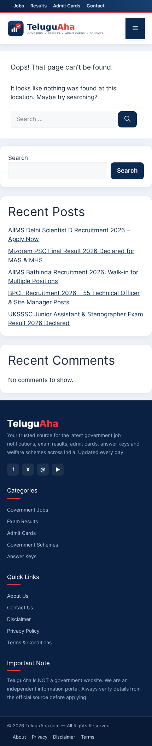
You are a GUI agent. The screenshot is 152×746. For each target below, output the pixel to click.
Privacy (39, 737)
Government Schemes (32, 545)
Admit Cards (66, 5)
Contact (96, 5)
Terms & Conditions (29, 642)
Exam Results (22, 521)
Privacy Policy (23, 631)
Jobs (18, 5)
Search (18, 157)
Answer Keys (21, 556)
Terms (87, 737)
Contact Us (20, 607)
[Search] (127, 119)
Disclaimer (19, 619)
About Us (17, 596)
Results (38, 5)
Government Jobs (27, 510)
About (19, 737)
